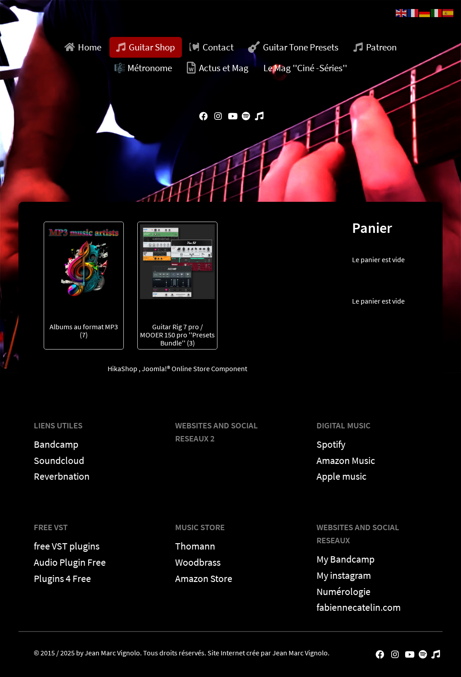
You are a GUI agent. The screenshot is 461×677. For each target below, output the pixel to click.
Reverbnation (62, 476)
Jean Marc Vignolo (112, 652)
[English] (401, 12)
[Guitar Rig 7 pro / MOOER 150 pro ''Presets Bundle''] (177, 260)
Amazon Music (345, 460)
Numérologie (343, 591)
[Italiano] (437, 12)
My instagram (343, 575)
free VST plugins (66, 546)
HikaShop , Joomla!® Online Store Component (177, 368)
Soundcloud (59, 460)
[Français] (413, 12)
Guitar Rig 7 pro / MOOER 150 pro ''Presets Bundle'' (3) (177, 334)
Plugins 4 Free (62, 578)
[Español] (448, 12)
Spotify (330, 444)
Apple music (341, 476)
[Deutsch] (425, 12)
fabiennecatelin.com (358, 607)
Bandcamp (56, 444)
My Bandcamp (345, 559)
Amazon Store (203, 578)
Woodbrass (198, 562)
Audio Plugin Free (70, 562)
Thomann (195, 546)
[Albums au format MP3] (83, 260)
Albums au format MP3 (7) (84, 330)
